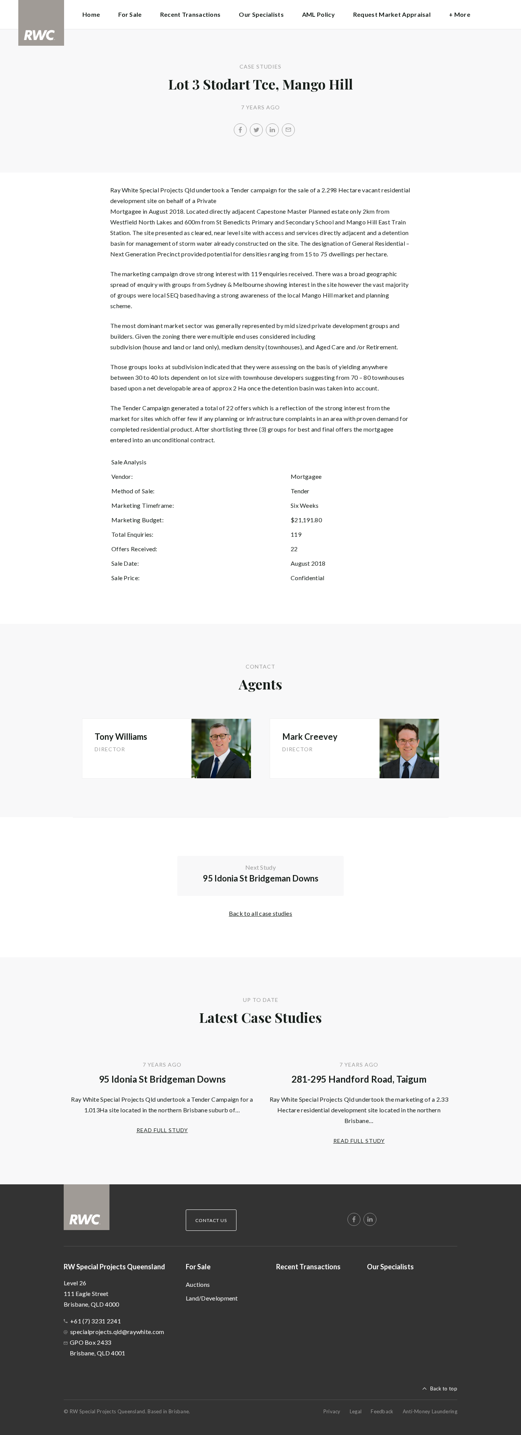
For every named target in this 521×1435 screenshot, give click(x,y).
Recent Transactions (190, 14)
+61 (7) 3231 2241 (95, 1321)
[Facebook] (240, 129)
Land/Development (212, 1298)
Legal (356, 1411)
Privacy (332, 1411)
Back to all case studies (260, 913)
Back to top (443, 1388)
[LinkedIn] (272, 129)
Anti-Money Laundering (430, 1411)
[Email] (288, 129)
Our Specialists (261, 14)
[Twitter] (256, 129)
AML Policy (318, 14)
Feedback (382, 1411)
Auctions (198, 1284)
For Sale (198, 1266)
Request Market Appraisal (392, 14)
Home (91, 14)
